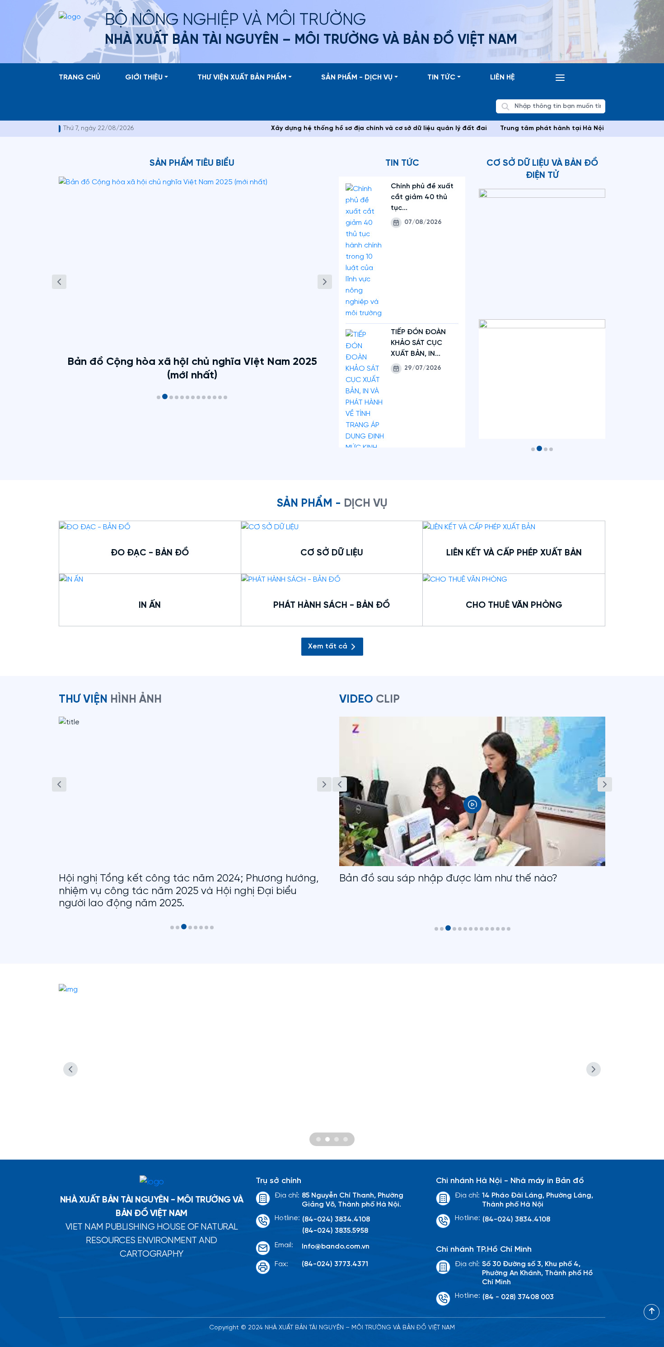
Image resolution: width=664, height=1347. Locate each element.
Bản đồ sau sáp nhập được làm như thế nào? (448, 878)
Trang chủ (79, 77)
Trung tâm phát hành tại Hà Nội (523, 128)
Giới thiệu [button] (144, 77)
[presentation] (59, 282)
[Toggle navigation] (560, 77)
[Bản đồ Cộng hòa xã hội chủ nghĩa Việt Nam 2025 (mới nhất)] (192, 264)
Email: (284, 1245)
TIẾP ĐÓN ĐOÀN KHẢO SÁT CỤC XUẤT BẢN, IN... (418, 343)
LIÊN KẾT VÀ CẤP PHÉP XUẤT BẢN (514, 553)
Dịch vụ (332, 503)
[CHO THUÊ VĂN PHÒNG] (465, 579)
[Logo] (152, 1182)
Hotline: (287, 1218)
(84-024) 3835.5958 (335, 1231)
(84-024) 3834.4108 (336, 1219)
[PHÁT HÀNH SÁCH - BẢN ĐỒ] (291, 579)
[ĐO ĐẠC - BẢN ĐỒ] (95, 527)
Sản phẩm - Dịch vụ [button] (357, 77)
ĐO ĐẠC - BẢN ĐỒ (150, 553)
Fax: (281, 1264)
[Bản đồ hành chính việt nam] (542, 379)
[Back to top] (651, 1312)
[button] (158, 397)
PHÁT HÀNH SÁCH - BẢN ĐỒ (331, 605)
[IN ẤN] (71, 579)
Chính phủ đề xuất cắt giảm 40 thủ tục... (422, 197)
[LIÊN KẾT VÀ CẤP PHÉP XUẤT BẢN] (479, 527)
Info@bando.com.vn (335, 1246)
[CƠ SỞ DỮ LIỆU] (270, 527)
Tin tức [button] (441, 77)
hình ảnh (110, 699)
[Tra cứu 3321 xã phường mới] (542, 249)
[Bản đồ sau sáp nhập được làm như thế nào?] (472, 791)
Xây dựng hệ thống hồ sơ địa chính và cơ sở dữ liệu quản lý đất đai (350, 128)
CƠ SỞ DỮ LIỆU (331, 553)
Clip (369, 699)
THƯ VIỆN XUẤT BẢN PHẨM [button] (241, 77)
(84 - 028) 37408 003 (518, 1297)
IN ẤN (150, 605)
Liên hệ (502, 77)
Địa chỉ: (287, 1195)
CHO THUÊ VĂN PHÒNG (514, 605)
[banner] (332, 1069)
